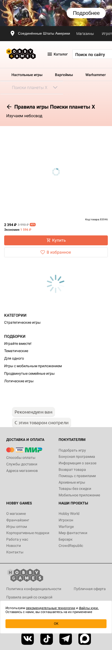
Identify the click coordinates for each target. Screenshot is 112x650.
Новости (13, 545)
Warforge (66, 526)
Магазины (85, 34)
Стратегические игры (22, 322)
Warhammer (95, 75)
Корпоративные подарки (27, 533)
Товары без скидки (75, 488)
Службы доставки (21, 464)
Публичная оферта (90, 589)
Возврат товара (72, 469)
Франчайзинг (17, 520)
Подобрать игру (72, 450)
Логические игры (19, 381)
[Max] (84, 638)
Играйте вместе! (18, 343)
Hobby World (69, 513)
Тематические (16, 351)
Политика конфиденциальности (33, 589)
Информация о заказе (77, 463)
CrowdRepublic (71, 545)
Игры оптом (16, 526)
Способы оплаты (20, 457)
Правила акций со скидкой (29, 597)
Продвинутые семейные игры (29, 373)
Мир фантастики (73, 533)
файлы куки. (89, 608)
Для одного (14, 358)
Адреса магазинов (22, 470)
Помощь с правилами (77, 476)
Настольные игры (26, 75)
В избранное (59, 252)
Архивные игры (72, 482)
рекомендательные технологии (50, 608)
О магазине (16, 513)
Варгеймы (64, 75)
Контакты (14, 552)
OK (56, 624)
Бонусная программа (77, 456)
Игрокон (66, 520)
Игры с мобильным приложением (33, 366)
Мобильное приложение (79, 495)
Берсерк (66, 539)
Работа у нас (17, 539)
